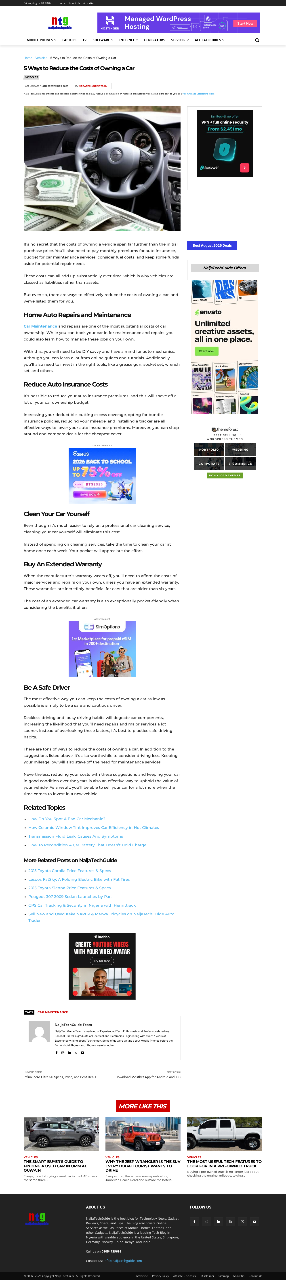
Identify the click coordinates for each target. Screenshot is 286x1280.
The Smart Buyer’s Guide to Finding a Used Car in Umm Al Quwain (55, 1166)
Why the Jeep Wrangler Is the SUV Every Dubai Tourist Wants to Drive (142, 1166)
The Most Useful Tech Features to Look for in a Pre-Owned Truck (224, 1163)
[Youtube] (82, 1051)
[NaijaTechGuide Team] (39, 1038)
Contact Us (255, 1276)
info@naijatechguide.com (123, 1261)
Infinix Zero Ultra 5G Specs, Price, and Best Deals (60, 1077)
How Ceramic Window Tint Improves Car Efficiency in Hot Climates (93, 827)
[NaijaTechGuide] (59, 22)
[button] (257, 40)
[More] (257, 86)
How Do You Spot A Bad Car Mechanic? (66, 819)
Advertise (142, 1276)
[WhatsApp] (236, 86)
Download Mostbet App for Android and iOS (148, 1077)
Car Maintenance (40, 326)
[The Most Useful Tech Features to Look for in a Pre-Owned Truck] (224, 1134)
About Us (238, 1276)
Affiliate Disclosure (185, 1276)
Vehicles (41, 58)
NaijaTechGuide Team (93, 86)
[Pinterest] (226, 86)
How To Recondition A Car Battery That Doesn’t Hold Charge (87, 845)
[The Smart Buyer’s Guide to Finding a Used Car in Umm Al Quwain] (61, 1134)
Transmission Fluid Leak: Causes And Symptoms (75, 836)
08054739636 (111, 1251)
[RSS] (230, 1221)
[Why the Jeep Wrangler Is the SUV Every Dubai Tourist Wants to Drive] (143, 1134)
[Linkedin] (247, 86)
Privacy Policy (160, 1276)
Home (28, 58)
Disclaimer (207, 1276)
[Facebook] (206, 86)
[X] (216, 86)
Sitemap (224, 1276)
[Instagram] (63, 1051)
